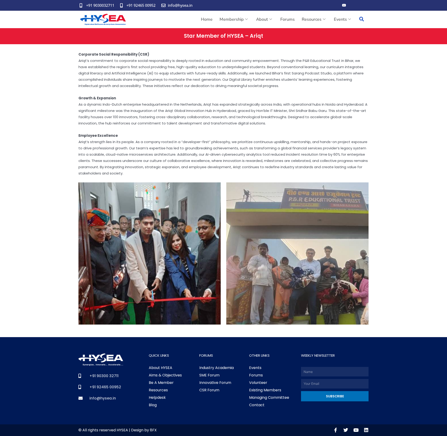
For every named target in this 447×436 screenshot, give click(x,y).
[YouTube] (343, 5)
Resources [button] (312, 19)
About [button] (262, 19)
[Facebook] (334, 5)
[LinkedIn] (362, 5)
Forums (287, 19)
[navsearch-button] (361, 19)
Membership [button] (232, 19)
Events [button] (340, 19)
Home (207, 19)
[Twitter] (353, 5)
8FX (153, 430)
